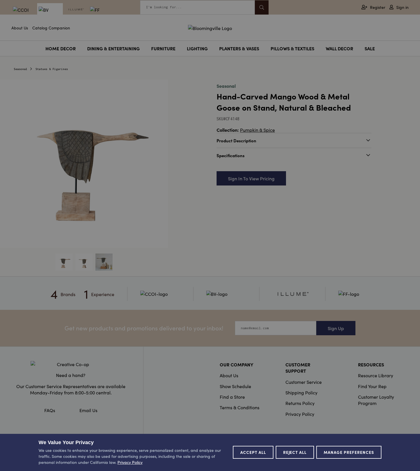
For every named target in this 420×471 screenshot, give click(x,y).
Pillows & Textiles (292, 48)
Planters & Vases (239, 48)
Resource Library (375, 375)
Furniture (163, 48)
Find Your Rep (372, 386)
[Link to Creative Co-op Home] (71, 364)
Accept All (253, 452)
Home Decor (60, 48)
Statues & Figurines (51, 69)
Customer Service (303, 382)
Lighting (197, 48)
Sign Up (336, 328)
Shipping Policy (301, 392)
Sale (370, 48)
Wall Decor (339, 48)
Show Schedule (235, 386)
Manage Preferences (349, 452)
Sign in (402, 7)
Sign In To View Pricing (251, 178)
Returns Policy (300, 403)
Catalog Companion (51, 28)
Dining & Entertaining (113, 48)
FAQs (49, 410)
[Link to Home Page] (210, 27)
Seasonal (20, 69)
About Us (19, 28)
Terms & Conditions (239, 407)
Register (377, 7)
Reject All (295, 452)
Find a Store (232, 397)
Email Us (88, 410)
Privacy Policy (299, 414)
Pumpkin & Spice (257, 130)
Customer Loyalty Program (376, 400)
